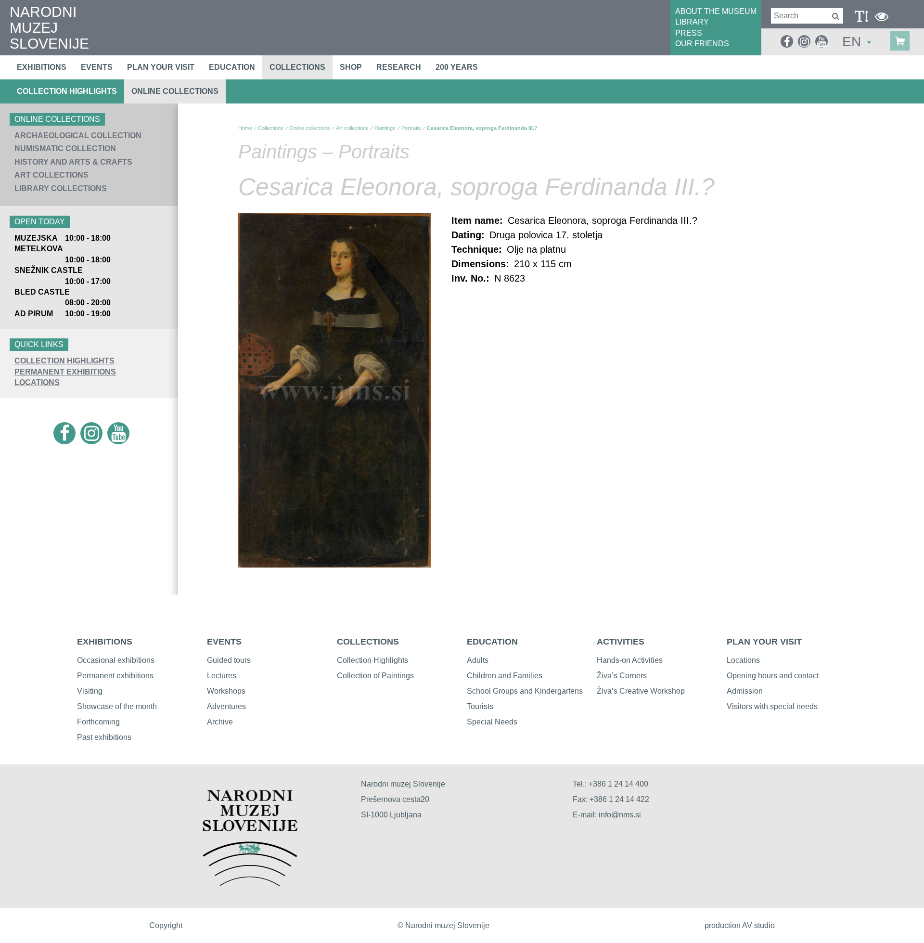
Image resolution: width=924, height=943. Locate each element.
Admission (745, 691)
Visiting (90, 691)
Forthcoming (98, 722)
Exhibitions (41, 67)
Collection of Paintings (375, 676)
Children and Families (504, 676)
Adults (477, 660)
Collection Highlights (67, 91)
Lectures (221, 676)
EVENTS (224, 641)
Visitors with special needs (772, 706)
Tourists (480, 706)
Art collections (51, 175)
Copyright (165, 925)
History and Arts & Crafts (73, 162)
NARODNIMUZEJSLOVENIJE (49, 28)
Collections (297, 67)
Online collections (174, 91)
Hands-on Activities (630, 660)
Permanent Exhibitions (65, 372)
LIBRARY (692, 22)
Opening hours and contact (773, 676)
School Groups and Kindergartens (525, 691)
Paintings (385, 128)
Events (97, 67)
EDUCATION (492, 641)
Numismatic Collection (65, 148)
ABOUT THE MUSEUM (716, 11)
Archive (220, 722)
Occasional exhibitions (115, 660)
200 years (457, 67)
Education (232, 67)
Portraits (411, 128)
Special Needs (492, 722)
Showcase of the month (117, 706)
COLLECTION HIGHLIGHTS (64, 361)
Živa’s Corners (622, 676)
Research (398, 67)
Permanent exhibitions (115, 676)
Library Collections (60, 188)
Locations (37, 382)
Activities (620, 641)
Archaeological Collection (77, 135)
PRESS (688, 33)
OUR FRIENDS (702, 43)
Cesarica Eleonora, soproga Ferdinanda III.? (482, 128)
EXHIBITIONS (104, 641)
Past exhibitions (104, 737)
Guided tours (229, 660)
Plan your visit (160, 67)
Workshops (226, 691)
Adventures (226, 706)
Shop (351, 67)
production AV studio (740, 925)
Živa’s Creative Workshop (641, 691)
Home (245, 128)
